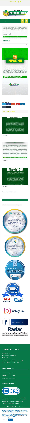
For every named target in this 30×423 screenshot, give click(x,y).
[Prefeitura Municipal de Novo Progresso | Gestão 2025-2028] (15, 12)
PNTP (8, 406)
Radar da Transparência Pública (18, 406)
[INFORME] (15, 32)
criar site (11, 398)
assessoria (11, 399)
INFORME (14, 3)
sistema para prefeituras (19, 398)
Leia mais (20, 415)
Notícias (26, 44)
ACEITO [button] (10, 419)
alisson (5, 44)
